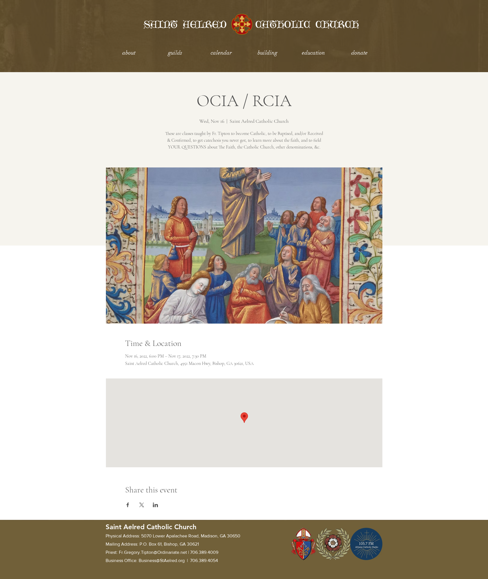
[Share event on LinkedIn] (155, 505)
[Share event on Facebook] (127, 505)
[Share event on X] (141, 505)
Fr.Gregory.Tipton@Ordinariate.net (153, 552)
